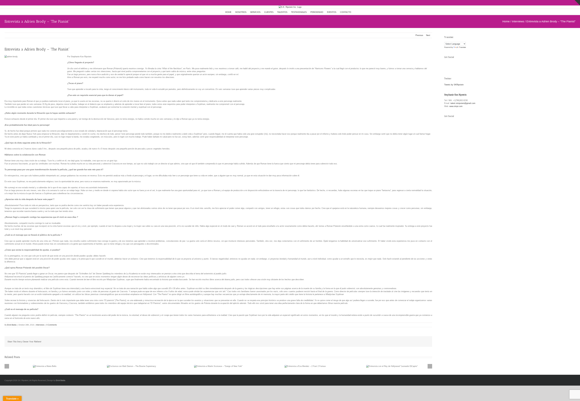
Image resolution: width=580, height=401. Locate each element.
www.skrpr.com (455, 106)
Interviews (40, 325)
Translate (462, 47)
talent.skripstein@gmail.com (462, 103)
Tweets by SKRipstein (454, 85)
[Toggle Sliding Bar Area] (577, 2)
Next (428, 35)
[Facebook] (446, 65)
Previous (419, 35)
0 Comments (51, 325)
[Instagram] (460, 65)
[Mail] (467, 65)
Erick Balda (11, 325)
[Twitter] (453, 65)
